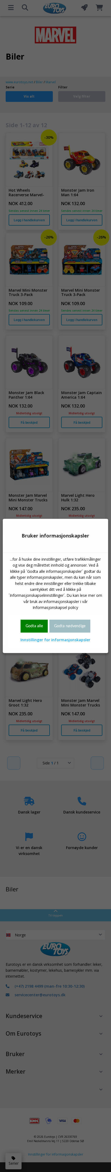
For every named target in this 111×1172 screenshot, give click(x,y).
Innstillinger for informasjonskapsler (55, 639)
